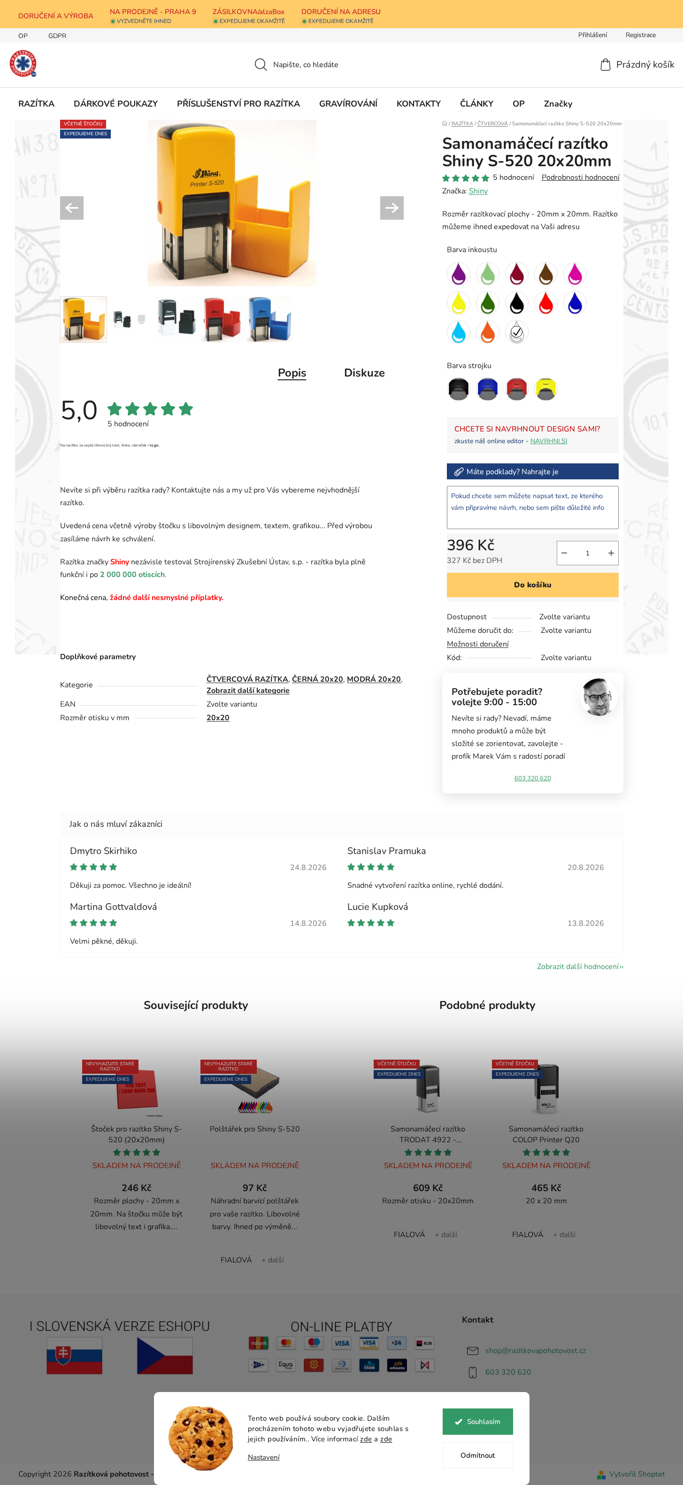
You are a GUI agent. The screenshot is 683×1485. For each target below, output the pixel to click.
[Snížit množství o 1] (564, 553)
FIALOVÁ (236, 1260)
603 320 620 (532, 778)
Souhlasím (483, 1421)
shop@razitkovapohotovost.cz (535, 1351)
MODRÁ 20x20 (374, 679)
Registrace (641, 35)
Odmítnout (477, 1455)
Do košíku (533, 585)
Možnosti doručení (478, 644)
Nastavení (264, 1457)
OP (23, 35)
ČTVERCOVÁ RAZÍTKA (247, 679)
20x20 (218, 718)
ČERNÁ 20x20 (317, 679)
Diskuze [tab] (364, 372)
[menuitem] (36, 104)
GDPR (57, 35)
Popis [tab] (292, 372)
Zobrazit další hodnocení (578, 967)
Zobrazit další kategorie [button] (248, 690)
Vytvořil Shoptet (637, 1474)
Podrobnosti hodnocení (581, 177)
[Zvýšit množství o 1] (611, 553)
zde (366, 1439)
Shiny (478, 191)
